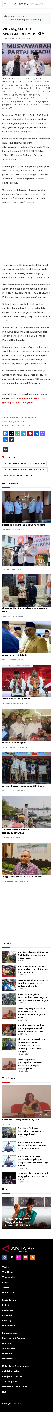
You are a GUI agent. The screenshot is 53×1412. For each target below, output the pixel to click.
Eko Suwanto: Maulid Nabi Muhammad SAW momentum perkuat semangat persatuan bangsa (32, 1045)
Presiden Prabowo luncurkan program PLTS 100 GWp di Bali (32, 1131)
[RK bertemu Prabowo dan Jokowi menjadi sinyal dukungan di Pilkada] (26, 768)
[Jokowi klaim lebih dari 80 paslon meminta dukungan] (26, 724)
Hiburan (6, 1343)
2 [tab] (22, 1230)
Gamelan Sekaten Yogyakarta (18, 1220)
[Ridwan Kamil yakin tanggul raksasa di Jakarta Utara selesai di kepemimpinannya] (26, 811)
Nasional (7, 1353)
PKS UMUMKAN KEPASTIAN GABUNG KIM (24, 464)
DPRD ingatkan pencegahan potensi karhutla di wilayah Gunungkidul (23, 1118)
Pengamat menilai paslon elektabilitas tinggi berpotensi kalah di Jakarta (25, 875)
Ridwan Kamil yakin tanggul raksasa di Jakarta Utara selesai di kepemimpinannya (25, 829)
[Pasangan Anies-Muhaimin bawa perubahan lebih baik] (26, 637)
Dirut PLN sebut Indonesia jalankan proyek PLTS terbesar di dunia (33, 983)
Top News (8, 1078)
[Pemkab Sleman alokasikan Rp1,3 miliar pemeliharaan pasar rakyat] (9, 956)
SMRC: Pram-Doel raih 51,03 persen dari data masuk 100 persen (25, 697)
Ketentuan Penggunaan (15, 1366)
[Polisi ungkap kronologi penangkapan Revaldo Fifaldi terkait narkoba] (9, 1029)
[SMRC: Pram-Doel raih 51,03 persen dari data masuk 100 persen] (26, 680)
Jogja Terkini (9, 1300)
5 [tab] (35, 1230)
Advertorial (8, 1348)
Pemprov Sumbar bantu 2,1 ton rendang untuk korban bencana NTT (33, 969)
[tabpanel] (26, 1213)
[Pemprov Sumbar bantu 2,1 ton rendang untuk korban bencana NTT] (9, 970)
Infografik (7, 1358)
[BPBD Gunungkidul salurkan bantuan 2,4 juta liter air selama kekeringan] (9, 998)
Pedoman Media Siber (14, 1386)
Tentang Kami (10, 1381)
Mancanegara (9, 1333)
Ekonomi (7, 1315)
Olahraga (7, 1320)
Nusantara (8, 1292)
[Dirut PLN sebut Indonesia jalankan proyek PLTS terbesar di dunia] (9, 984)
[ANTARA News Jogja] (29, 4)
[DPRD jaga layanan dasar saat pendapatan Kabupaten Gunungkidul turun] (9, 1012)
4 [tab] (30, 1230)
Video (5, 1287)
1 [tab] (17, 1230)
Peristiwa (7, 1310)
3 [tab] (26, 1230)
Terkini (6, 943)
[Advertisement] (26, 233)
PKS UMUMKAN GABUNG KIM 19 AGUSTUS (25, 470)
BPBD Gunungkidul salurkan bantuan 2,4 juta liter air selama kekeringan (33, 997)
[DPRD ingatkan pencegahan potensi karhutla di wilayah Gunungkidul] (9, 1063)
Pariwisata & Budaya (13, 1338)
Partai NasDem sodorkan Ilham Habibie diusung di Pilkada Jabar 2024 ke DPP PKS (25, 608)
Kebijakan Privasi (11, 1371)
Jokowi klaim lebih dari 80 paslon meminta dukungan (22, 741)
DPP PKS (12, 457)
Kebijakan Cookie (12, 1376)
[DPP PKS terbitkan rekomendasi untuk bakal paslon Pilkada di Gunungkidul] (26, 506)
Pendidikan (8, 1325)
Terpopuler (8, 1277)
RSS (4, 1391)
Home (10, 16)
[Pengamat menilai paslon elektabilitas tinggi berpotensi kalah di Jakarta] (26, 858)
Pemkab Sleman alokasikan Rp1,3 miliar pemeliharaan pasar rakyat (33, 955)
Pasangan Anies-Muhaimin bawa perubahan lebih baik (21, 653)
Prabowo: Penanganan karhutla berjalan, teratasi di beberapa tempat (32, 1145)
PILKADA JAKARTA (13, 476)
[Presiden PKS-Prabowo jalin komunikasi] (26, 550)
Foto (5, 1189)
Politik (21, 16)
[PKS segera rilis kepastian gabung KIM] (26, 1101)
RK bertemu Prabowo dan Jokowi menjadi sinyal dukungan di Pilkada (23, 784)
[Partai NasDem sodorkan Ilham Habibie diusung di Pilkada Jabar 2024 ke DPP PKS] (26, 590)
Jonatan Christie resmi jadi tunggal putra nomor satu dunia (33, 1176)
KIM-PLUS (31, 476)
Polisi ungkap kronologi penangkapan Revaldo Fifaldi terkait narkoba (31, 1028)
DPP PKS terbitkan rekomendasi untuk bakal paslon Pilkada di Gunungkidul (25, 523)
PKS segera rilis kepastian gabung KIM (25, 19)
